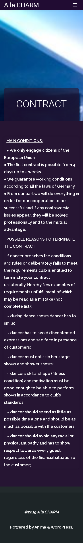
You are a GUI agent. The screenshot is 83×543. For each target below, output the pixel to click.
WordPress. (62, 527)
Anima (40, 527)
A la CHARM (21, 5)
